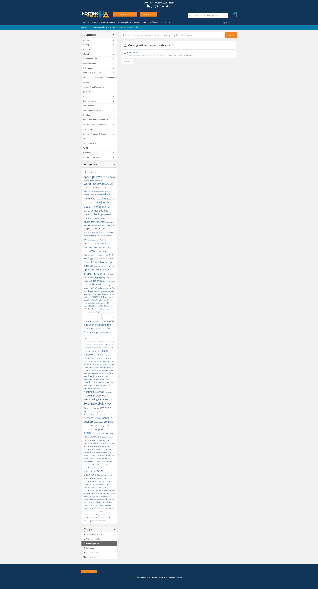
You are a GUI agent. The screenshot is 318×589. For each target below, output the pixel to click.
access (108, 269)
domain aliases (89, 195)
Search (231, 35)
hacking (98, 251)
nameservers (95, 181)
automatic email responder (93, 385)
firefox (86, 484)
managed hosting (105, 426)
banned (111, 266)
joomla (105, 202)
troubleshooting (92, 278)
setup (107, 255)
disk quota (93, 440)
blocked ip (104, 266)
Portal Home (86, 27)
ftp (109, 251)
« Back (127, 61)
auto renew (106, 173)
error (111, 361)
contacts (87, 236)
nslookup (111, 274)
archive (88, 247)
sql (98, 471)
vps (106, 259)
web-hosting (105, 399)
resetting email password (92, 351)
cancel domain (99, 370)
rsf (110, 443)
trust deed (99, 493)
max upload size (99, 259)
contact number (100, 521)
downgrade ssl (106, 505)
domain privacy (92, 358)
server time (104, 443)
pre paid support (93, 429)
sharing (93, 232)
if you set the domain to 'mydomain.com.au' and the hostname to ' (99, 312)
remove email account (97, 455)
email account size (90, 373)
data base (100, 474)
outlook (97, 243)
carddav (108, 236)
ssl (92, 228)
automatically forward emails (94, 379)
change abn (111, 493)
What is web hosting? (91, 412)
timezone (96, 443)
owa (92, 339)
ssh (85, 493)
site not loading (89, 364)
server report (109, 364)
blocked (104, 262)
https (87, 228)
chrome (91, 484)
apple (106, 339)
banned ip (97, 266)
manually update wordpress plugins (96, 487)
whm (93, 251)
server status (99, 364)
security (89, 206)
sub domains (99, 191)
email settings (100, 210)
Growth (103, 415)
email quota (109, 370)
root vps (99, 446)
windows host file (96, 512)
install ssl (94, 508)
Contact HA (148, 14)
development (91, 187)
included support (96, 518)
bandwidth (90, 198)
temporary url (105, 183)
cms (99, 239)
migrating (101, 278)
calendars (109, 232)
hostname (107, 465)
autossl (86, 508)
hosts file (87, 512)
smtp (108, 222)
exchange (96, 280)
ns (102, 181)
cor (94, 493)
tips (85, 278)
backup (98, 214)
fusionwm (99, 391)
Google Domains (101, 468)
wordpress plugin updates (93, 490)
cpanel (88, 177)
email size (100, 373)
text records (110, 342)
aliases (97, 195)
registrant (87, 181)
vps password (91, 446)
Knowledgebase (124, 22)
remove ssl (97, 505)
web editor (106, 502)
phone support (89, 521)
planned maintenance (91, 361)
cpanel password (95, 274)
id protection (103, 358)
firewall (95, 262)
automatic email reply (106, 382)
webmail (95, 235)
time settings (88, 443)
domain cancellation (102, 367)
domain (110, 177)
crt (108, 229)
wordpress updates (105, 484)
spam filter (92, 465)
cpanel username (94, 269)
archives (87, 232)
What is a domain (104, 433)
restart (110, 259)
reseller (97, 436)
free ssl (111, 508)
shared (102, 232)
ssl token (108, 515)
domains (90, 172)
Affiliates (154, 22)
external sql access (97, 515)
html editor (98, 502)
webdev (100, 403)
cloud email (107, 281)
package (105, 437)
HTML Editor (161, 53)
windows (92, 255)
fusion (94, 425)
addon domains (89, 191)
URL (91, 437)
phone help (107, 518)
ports (90, 211)
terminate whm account (96, 481)
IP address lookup (108, 490)
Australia (102, 412)
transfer (108, 247)
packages (87, 203)
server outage (104, 361)
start (89, 262)
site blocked (105, 461)
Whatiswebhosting (98, 395)
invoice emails (95, 499)
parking (107, 191)
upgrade (96, 202)
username (87, 345)
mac (102, 339)
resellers (105, 194)
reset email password (91, 348)
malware (105, 251)
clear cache (109, 481)
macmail (97, 339)
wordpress (90, 183)
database (93, 471)
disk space (110, 199)
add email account (97, 452)
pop (104, 206)
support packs (98, 422)
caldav (103, 236)
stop (85, 262)
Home (86, 22)
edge (96, 484)
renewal (99, 173)
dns (95, 247)
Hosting (89, 403)
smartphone (100, 255)
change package (103, 440)
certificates (100, 228)
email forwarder (89, 376)
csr (113, 225)
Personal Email (92, 418)
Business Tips (95, 415)
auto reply (95, 382)
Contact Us (165, 22)
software (93, 240)
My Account (228, 22)
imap (98, 206)
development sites (98, 345)
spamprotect (91, 221)
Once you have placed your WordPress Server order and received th (98, 300)
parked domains (105, 188)
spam (102, 218)
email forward (109, 373)
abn (104, 493)
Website (105, 408)
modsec (95, 461)
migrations (101, 247)
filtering (86, 251)
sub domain (109, 345)
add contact (88, 496)
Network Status (140, 22)
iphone (104, 355)
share (98, 232)
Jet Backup (99, 465)
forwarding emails (102, 376)
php (87, 239)
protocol (96, 218)
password (98, 177)
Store (94, 22)
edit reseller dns (105, 499)
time (111, 440)
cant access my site (101, 449)
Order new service (125, 14)
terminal (90, 493)
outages (110, 358)
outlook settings (89, 468)
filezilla (86, 255)
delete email (94, 458)
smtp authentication (94, 225)
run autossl (104, 508)
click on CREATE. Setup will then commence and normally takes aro (98, 335)
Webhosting (91, 399)
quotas (101, 198)
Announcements (108, 22)
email (102, 221)
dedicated (95, 284)
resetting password (106, 348)
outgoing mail (106, 225)
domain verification (98, 342)
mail (104, 243)
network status (89, 367)
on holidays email (94, 388)
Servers (94, 433)
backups (89, 214)
